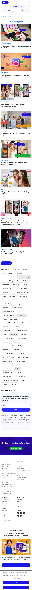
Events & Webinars (5, 499)
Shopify (21, 353)
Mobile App (24, 334)
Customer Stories (22, 288)
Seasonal (3, 189)
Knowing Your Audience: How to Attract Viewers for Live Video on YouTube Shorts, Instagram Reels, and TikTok (15, 222)
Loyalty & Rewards (5, 489)
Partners (3, 518)
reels (24, 342)
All (3, 273)
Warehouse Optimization (10, 380)
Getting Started (17, 307)
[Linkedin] (18, 6)
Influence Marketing (8, 311)
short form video (23, 357)
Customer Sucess (22, 292)
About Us (3, 524)
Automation (20, 273)
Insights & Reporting (6, 484)
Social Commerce (7, 361)
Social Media (21, 361)
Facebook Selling (5, 464)
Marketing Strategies (6, 101)
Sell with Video (16, 349)
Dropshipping (23, 296)
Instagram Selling (5, 466)
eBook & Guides (5, 503)
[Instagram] (21, 6)
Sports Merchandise (21, 468)
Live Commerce (24, 323)
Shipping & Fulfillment (9, 353)
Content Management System (8, 473)
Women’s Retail (20, 461)
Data (4, 296)
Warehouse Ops (20, 376)
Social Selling (6, 365)
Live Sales (5, 326)
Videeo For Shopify (6, 477)
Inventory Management (9, 319)
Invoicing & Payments (8, 323)
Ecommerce (18, 300)
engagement (20, 304)
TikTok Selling (4, 468)
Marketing (14, 334)
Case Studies (4, 506)
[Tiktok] (21, 513)
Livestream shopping (21, 330)
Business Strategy (23, 277)
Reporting (5, 346)
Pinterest (5, 342)
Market (4, 334)
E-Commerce (6, 300)
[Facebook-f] (24, 513)
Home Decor (20, 466)
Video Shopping (7, 376)
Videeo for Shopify (8, 372)
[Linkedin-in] (18, 516)
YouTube (14, 384)
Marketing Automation (6, 486)
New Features (22, 338)
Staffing (16, 365)
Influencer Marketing (8, 315)
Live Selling (15, 326)
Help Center (4, 510)
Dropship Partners (5, 520)
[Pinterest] (13, 6)
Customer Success (7, 292)
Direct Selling (20, 464)
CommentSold (21, 281)
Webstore (5, 384)
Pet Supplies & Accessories (23, 470)
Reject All (16, 582)
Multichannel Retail (8, 338)
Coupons (16, 284)
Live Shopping (6, 330)
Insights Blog (4, 501)
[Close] (29, 572)
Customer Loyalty (7, 288)
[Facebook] (10, 6)
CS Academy (4, 508)
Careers (3, 522)
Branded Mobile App (6, 471)
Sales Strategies (5, 72)
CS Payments (4, 482)
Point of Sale (15, 342)
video (19, 372)
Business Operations (6, 43)
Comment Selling (7, 281)
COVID (25, 284)
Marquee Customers (21, 477)
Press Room (4, 515)
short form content (8, 357)
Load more (6, 263)
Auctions (10, 273)
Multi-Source (4, 480)
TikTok (17, 369)
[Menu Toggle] (29, 3)
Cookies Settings (16, 578)
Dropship (12, 296)
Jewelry (18, 473)
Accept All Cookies (16, 587)
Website (24, 380)
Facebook (5, 307)
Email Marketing (7, 304)
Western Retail (20, 479)
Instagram (22, 315)
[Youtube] (16, 6)
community (5, 284)
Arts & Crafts (20, 475)
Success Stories (7, 369)
